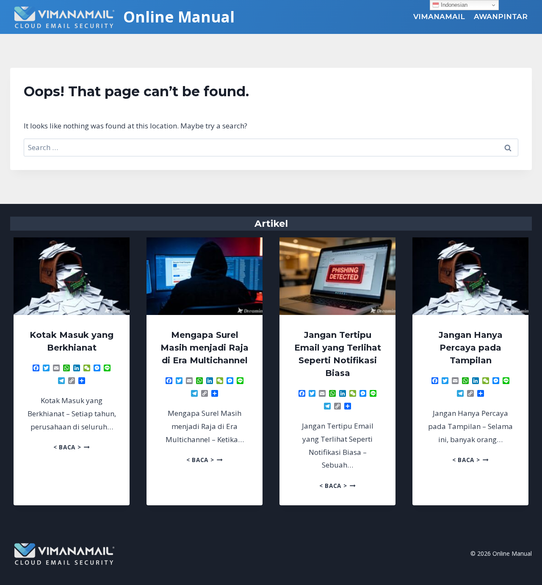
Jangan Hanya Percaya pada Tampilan (471, 347)
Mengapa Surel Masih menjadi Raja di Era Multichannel (204, 347)
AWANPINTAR (501, 16)
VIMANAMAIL (439, 16)
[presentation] (72, 276)
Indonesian (453, 5)
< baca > (71, 447)
